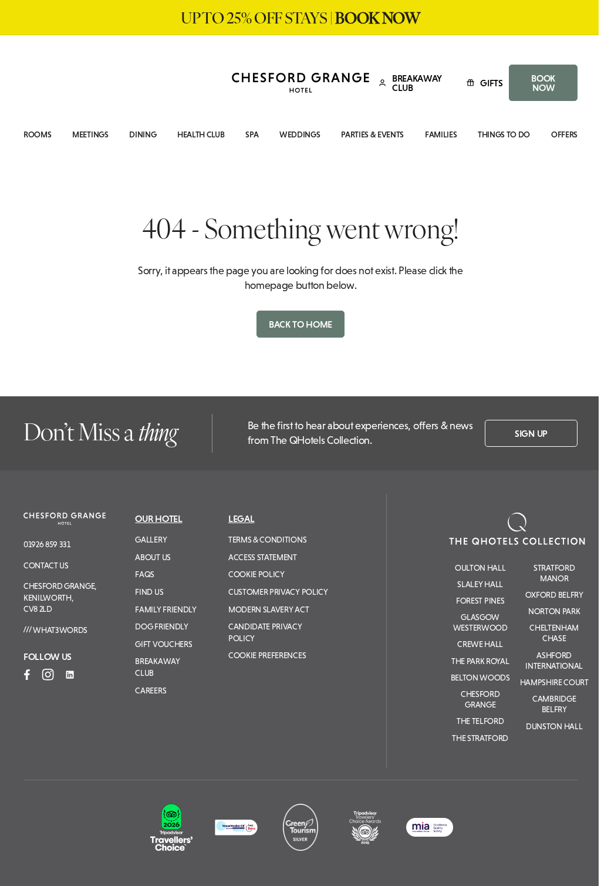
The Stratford (480, 738)
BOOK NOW (543, 83)
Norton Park (554, 611)
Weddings (299, 134)
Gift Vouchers (163, 644)
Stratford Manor (554, 573)
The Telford (480, 721)
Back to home (300, 324)
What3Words (59, 630)
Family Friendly (165, 609)
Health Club (200, 134)
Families (441, 134)
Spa (251, 134)
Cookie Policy (256, 574)
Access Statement (262, 557)
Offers (564, 134)
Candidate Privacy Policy (265, 632)
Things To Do (504, 134)
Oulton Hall (480, 567)
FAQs (144, 574)
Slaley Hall (479, 584)
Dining (142, 134)
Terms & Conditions (267, 539)
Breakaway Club (157, 667)
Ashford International (554, 661)
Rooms (37, 134)
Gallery (151, 539)
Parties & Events (372, 134)
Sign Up (531, 433)
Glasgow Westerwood (480, 622)
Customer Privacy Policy (278, 592)
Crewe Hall (480, 644)
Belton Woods (480, 677)
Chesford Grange (480, 699)
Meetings (90, 134)
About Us (152, 557)
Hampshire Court (554, 682)
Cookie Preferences (267, 655)
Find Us (149, 592)
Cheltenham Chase (554, 633)
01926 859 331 (46, 544)
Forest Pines (480, 600)
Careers (150, 690)
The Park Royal (480, 661)
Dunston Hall (554, 726)
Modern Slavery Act (268, 609)
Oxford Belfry (554, 594)
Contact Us (46, 565)
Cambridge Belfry (554, 704)
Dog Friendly (161, 626)
